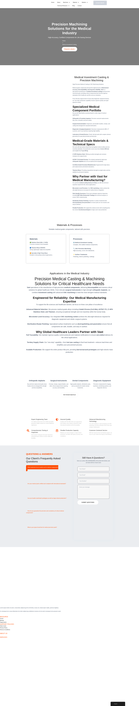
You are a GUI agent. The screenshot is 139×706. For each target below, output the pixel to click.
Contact (80, 5)
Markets (84, 2)
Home (52, 2)
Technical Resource (62, 5)
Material (75, 2)
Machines (65, 2)
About (58, 2)
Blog (73, 5)
